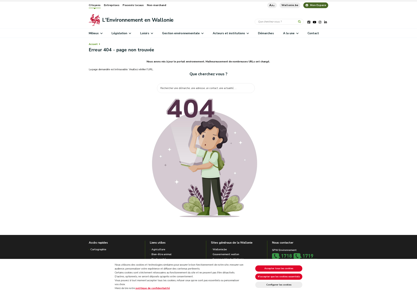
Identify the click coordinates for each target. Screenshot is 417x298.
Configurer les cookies (278, 284)
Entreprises (111, 5)
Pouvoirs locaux (133, 5)
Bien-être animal (161, 254)
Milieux (94, 33)
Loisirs (144, 33)
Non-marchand (156, 5)
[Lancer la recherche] (300, 21)
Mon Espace (318, 5)
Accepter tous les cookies (278, 268)
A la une (289, 33)
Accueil (93, 44)
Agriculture (158, 249)
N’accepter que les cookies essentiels (279, 276)
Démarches (266, 33)
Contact (313, 33)
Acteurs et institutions (229, 33)
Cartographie (98, 249)
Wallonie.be (289, 5)
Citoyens (95, 5)
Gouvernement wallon (226, 254)
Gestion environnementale (181, 33)
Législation (119, 33)
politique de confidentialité (153, 288)
